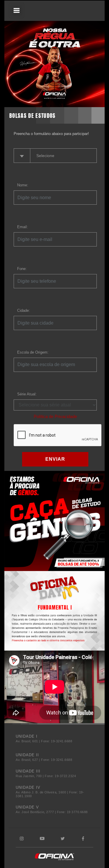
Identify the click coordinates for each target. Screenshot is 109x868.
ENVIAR (55, 459)
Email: (22, 227)
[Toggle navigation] (16, 10)
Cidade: (23, 310)
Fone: (22, 268)
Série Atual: (27, 394)
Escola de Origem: (33, 352)
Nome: (22, 185)
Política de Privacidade (55, 416)
